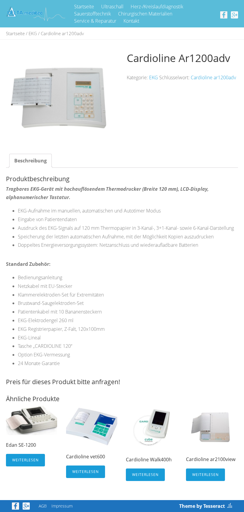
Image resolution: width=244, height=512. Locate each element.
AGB (43, 506)
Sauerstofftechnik (92, 13)
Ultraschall (112, 6)
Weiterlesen (25, 460)
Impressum (62, 506)
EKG (33, 33)
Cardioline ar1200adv (213, 77)
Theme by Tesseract (202, 506)
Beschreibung (30, 160)
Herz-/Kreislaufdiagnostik (157, 6)
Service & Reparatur (95, 21)
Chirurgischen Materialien (145, 13)
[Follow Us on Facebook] (223, 14)
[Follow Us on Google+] (234, 14)
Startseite (84, 6)
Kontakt (131, 21)
